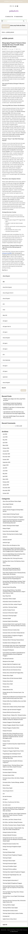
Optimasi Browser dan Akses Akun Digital (12, 667)
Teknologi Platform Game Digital (10, 907)
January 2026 (6, 451)
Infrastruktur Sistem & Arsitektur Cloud (11, 601)
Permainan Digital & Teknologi (9, 772)
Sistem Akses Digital (7, 788)
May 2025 (5, 473)
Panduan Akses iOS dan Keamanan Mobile (12, 678)
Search (4, 387)
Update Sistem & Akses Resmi (10, 919)
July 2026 (5, 434)
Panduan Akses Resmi (8, 681)
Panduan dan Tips (7, 704)
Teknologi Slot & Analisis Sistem (10, 910)
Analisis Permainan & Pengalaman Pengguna (13, 517)
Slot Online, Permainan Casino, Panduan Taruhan (14, 825)
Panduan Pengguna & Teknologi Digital (11, 722)
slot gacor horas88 (7, 253)
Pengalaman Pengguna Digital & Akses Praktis (13, 751)
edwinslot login (6, 542)
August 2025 (5, 465)
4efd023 (5, 49)
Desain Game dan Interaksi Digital (10, 531)
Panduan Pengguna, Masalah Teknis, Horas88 (13, 725)
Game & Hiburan (6, 565)
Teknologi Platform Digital (9, 905)
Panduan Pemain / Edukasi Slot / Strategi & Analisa (14, 715)
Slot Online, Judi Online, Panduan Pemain (12, 819)
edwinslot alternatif (7, 539)
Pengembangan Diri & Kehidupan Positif (12, 753)
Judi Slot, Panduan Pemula (9, 610)
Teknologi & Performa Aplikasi (10, 869)
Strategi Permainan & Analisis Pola (11, 843)
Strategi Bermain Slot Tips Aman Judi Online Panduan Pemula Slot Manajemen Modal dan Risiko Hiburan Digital (14, 839)
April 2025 (5, 476)
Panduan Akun (6, 686)
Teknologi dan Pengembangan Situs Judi (12, 874)
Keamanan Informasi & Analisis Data (11, 630)
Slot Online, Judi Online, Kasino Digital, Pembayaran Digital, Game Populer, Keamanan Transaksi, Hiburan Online (14, 815)
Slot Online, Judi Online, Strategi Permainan (12, 822)
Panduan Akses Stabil (8, 684)
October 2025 (6, 459)
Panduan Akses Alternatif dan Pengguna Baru (13, 672)
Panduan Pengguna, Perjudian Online (11, 728)
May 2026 (5, 439)
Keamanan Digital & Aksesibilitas (10, 621)
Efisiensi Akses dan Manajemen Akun (11, 545)
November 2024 (6, 490)
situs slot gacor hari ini (8, 293)
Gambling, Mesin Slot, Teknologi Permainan (12, 558)
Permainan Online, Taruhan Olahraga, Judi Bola (13, 782)
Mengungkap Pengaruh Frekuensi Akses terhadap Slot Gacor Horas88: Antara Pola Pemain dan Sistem (14, 44)
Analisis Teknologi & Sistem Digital (11, 525)
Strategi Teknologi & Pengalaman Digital (12, 846)
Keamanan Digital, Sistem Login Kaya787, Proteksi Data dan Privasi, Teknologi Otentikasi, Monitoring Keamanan (14, 625)
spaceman (5, 377)
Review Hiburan (6, 785)
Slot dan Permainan (7, 796)
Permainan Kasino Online (8, 775)
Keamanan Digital (7, 618)
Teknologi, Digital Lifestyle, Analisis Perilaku (13, 913)
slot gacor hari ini (7, 326)
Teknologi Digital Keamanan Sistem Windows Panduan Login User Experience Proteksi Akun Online (13, 887)
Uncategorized (6, 916)
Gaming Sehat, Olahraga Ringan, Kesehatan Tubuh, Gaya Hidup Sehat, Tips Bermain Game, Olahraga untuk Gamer (14, 583)
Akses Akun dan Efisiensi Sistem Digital (12, 501)
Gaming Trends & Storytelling (9, 587)
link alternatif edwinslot (8, 658)
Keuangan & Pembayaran (8, 650)
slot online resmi (6, 805)
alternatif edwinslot (7, 507)
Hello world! (19, 426)
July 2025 (5, 468)
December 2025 (6, 453)
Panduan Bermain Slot (8, 689)
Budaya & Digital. (6, 528)
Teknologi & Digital (7, 858)
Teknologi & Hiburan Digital (9, 860)
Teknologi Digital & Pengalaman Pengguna (12, 883)
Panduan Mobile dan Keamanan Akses (11, 712)
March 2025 (5, 479)
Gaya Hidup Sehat (7, 596)
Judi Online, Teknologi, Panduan (10, 607)
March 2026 (5, 445)
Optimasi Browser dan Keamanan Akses (12, 669)
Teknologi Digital (6, 877)
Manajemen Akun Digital (8, 661)
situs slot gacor (6, 298)
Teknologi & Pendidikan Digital (10, 866)
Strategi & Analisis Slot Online (9, 832)
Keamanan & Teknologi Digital (9, 615)
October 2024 (6, 493)
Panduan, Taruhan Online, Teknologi (11, 748)
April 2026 (5, 442)
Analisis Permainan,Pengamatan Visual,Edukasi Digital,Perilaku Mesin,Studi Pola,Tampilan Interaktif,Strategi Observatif (13, 521)
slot (4, 304)
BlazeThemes (15, 931)
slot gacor (5, 321)
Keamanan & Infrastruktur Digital (10, 612)
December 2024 (6, 487)
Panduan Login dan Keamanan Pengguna (12, 709)
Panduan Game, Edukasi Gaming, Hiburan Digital (14, 706)
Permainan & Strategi (7, 769)
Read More (4, 270)
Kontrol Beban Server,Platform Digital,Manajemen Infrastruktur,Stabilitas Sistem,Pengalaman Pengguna (14, 654)
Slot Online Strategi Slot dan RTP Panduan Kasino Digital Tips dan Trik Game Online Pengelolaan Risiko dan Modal (14, 809)
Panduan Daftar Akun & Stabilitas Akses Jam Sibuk (14, 701)
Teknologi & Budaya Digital (9, 852)
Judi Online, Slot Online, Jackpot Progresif (12, 604)
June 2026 (5, 437)
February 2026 (6, 448)
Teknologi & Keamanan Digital (9, 863)
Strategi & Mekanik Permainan (9, 835)
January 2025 (6, 484)
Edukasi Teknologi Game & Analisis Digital (12, 534)
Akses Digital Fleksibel (8, 504)
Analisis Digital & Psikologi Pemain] (11, 514)
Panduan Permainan (7, 730)
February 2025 (6, 482)
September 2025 (6, 462)
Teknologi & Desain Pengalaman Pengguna (12, 855)
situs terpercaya (6, 360)
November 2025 (6, 456)
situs (4, 309)
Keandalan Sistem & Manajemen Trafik (11, 642)
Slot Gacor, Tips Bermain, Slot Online (11, 802)
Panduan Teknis (6, 741)
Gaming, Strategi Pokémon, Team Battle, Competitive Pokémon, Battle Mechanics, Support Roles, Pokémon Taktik (14, 591)
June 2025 (5, 470)
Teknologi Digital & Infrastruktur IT (10, 880)
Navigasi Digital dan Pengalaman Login (11, 664)
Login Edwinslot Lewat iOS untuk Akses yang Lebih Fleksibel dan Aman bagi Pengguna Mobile (12, 1)
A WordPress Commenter (9, 426)
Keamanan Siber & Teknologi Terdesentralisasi (13, 640)
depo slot (5, 315)
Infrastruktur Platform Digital (9, 598)
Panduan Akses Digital (8, 675)
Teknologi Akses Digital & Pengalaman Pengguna (14, 872)
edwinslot (5, 537)
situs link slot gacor (7, 287)
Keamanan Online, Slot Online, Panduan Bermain (13, 632)
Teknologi (5, 849)
